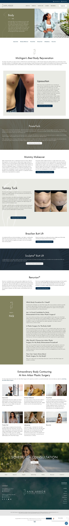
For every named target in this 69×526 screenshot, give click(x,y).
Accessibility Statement (49, 518)
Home (9, 18)
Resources (53, 5)
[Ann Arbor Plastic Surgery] (7, 6)
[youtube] (8, 499)
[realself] (10, 499)
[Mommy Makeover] (34, 390)
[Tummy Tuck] (12, 418)
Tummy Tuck (39, 41)
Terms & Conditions (38, 518)
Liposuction (15, 41)
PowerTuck (32, 41)
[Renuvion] (56, 418)
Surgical (34, 5)
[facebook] (4, 499)
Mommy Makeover (24, 41)
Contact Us (34, 462)
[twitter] (6, 499)
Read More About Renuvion (42, 288)
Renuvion (54, 41)
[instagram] (2, 499)
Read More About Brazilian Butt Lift (44, 241)
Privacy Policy (44, 518)
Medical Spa (40, 5)
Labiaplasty (47, 41)
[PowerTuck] (56, 390)
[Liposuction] (12, 390)
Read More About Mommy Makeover (44, 172)
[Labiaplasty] (34, 418)
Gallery (47, 5)
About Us (28, 5)
